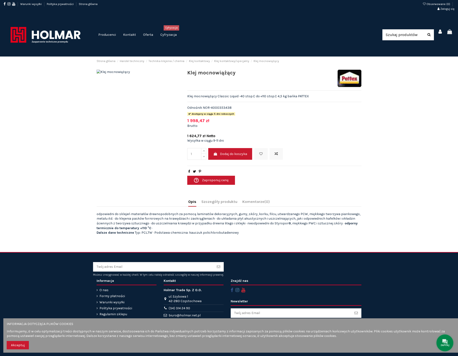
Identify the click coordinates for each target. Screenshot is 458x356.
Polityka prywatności (60, 4)
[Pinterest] (200, 172)
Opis (192, 201)
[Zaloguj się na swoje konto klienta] (440, 32)
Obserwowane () (438, 4)
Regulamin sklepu (113, 314)
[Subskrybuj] (218, 266)
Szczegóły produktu (219, 201)
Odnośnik (194, 108)
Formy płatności (112, 296)
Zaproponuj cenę (211, 180)
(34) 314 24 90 (179, 308)
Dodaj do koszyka (233, 154)
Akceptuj (18, 345)
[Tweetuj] (194, 172)
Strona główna (88, 4)
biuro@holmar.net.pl (185, 315)
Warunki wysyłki (31, 4)
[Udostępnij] (189, 172)
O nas (104, 290)
